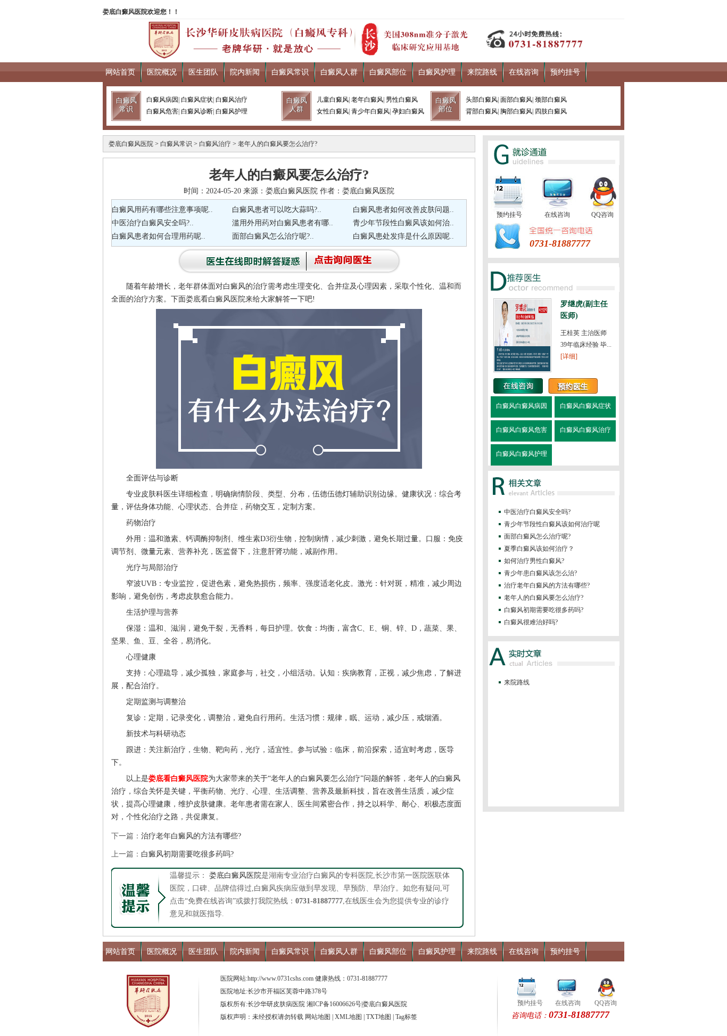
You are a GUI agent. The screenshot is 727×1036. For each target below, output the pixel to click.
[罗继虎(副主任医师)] (522, 370)
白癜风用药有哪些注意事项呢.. (162, 210)
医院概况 (162, 72)
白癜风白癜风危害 (521, 430)
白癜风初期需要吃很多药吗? (187, 854)
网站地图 (318, 1017)
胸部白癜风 (516, 111)
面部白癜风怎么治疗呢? (537, 536)
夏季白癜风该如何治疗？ (539, 548)
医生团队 (203, 72)
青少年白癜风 (370, 111)
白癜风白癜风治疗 (585, 430)
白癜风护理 (437, 72)
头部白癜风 (482, 99)
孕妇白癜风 (408, 111)
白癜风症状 (197, 99)
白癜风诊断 (197, 111)
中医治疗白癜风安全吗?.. (153, 223)
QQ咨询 (602, 214)
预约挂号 (565, 72)
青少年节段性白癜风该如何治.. (403, 223)
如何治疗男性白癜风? (534, 561)
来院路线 (482, 72)
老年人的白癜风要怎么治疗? (277, 144)
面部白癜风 (516, 99)
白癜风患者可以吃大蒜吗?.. (276, 210)
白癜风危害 (162, 111)
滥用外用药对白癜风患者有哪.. (282, 223)
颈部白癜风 (551, 99)
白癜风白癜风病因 (521, 406)
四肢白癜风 (551, 111)
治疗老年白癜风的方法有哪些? (191, 836)
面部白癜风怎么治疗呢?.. (273, 236)
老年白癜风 (367, 99)
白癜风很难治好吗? (531, 622)
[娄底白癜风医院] (363, 55)
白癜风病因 (162, 99)
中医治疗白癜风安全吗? (537, 512)
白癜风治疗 (231, 99)
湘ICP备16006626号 (334, 1004)
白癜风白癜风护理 (521, 454)
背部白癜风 (482, 111)
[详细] (568, 356)
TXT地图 (378, 1017)
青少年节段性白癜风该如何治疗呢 (552, 524)
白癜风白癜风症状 (585, 406)
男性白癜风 (402, 99)
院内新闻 (245, 72)
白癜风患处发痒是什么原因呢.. (403, 236)
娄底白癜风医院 (131, 144)
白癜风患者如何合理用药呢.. (158, 236)
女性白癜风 (333, 111)
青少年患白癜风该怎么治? (540, 573)
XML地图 (348, 1017)
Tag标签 (406, 1017)
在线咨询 (524, 72)
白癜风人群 (339, 72)
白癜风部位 (388, 72)
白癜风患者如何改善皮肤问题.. (403, 210)
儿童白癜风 (333, 99)
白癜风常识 (290, 72)
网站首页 (120, 72)
